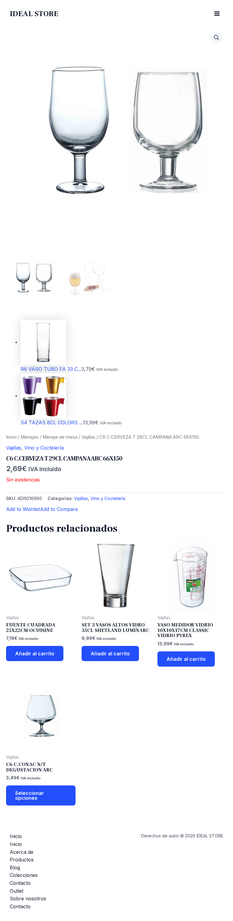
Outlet (16, 891)
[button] (216, 37)
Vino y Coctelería (44, 448)
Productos (22, 860)
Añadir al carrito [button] (34, 653)
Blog (15, 867)
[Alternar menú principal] (217, 13)
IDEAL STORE (34, 14)
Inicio (11, 437)
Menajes (30, 437)
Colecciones (24, 875)
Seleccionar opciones (29, 795)
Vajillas (88, 437)
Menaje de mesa (59, 437)
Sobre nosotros (28, 898)
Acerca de (21, 852)
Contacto (20, 883)
